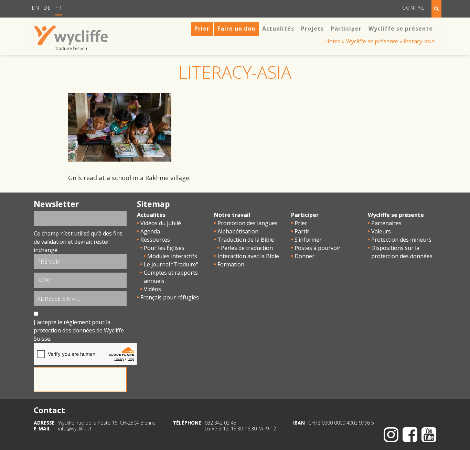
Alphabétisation (237, 231)
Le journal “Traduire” (171, 264)
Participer (305, 215)
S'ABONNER (80, 379)
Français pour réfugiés (169, 297)
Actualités (151, 215)
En (36, 7)
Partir (302, 231)
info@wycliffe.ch (75, 428)
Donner (304, 256)
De (47, 7)
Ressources (155, 239)
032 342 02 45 (220, 422)
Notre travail (232, 215)
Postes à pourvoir (318, 248)
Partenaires (386, 223)
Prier (301, 223)
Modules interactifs (172, 256)
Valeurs (381, 231)
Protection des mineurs (401, 239)
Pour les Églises (164, 248)
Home (333, 41)
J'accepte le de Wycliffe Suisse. (79, 330)
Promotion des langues (247, 223)
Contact (415, 7)
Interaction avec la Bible (248, 256)
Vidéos (152, 289)
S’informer (308, 239)
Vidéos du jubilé (160, 223)
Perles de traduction (247, 248)
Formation (230, 264)
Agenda (150, 231)
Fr (58, 7)
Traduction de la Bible (245, 239)
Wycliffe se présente (372, 41)
